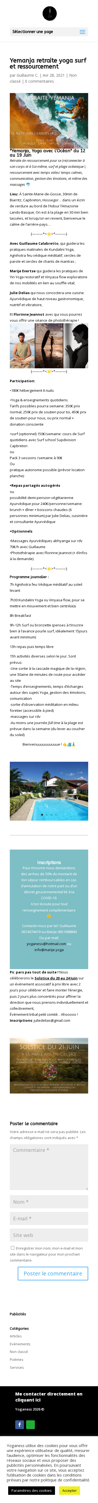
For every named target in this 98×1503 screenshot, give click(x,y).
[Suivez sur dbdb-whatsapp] (30, 1424)
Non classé (19, 1351)
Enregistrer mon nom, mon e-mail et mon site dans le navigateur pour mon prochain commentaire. (46, 1254)
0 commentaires (39, 81)
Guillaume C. (27, 75)
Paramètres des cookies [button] (31, 1490)
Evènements (20, 1343)
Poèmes (16, 1359)
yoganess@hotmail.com (46, 943)
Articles (16, 1336)
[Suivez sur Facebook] (19, 1424)
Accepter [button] (69, 1490)
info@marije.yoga (49, 949)
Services (17, 1367)
